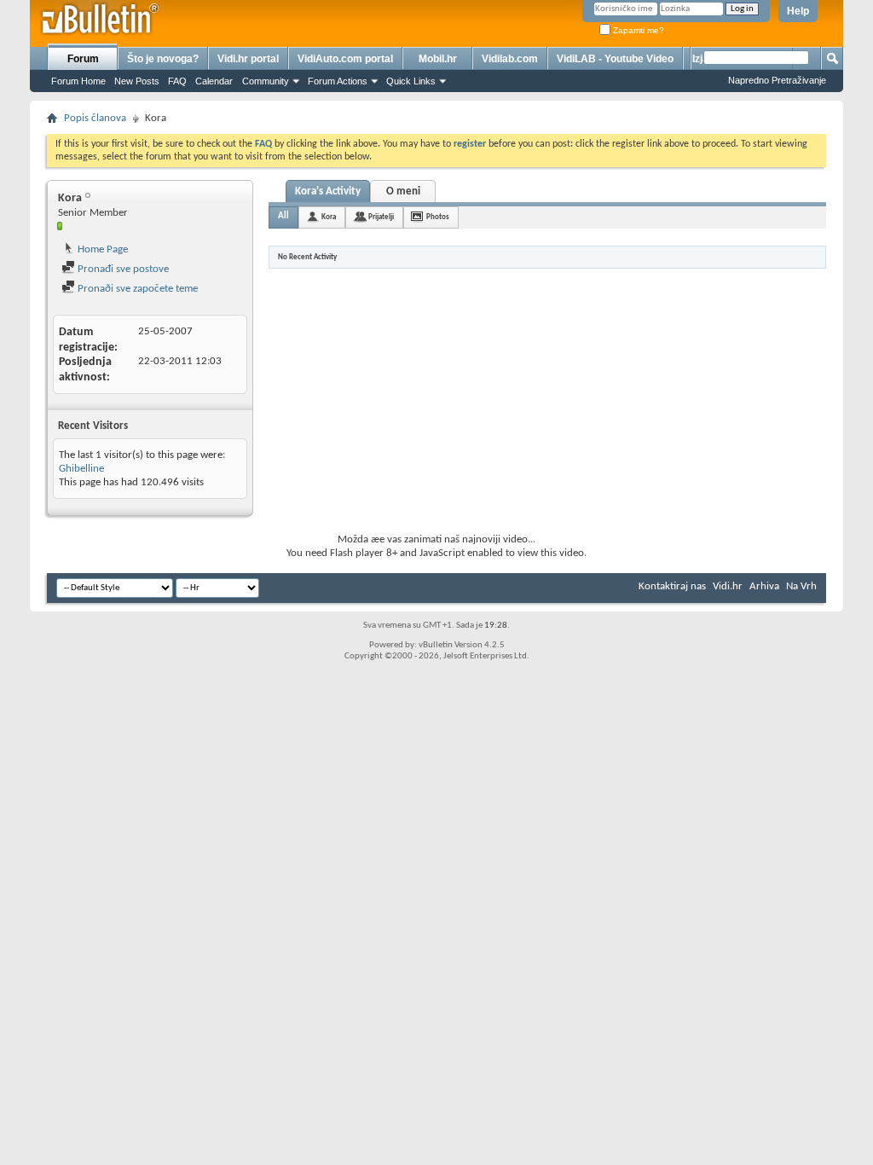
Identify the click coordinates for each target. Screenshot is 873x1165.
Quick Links (411, 81)
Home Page (101, 249)
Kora (328, 217)
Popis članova (95, 118)
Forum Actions (337, 81)
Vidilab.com (510, 59)
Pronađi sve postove (122, 269)
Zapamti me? (637, 30)
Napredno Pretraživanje (777, 80)
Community (265, 81)
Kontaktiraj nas (672, 586)
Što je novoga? (163, 59)
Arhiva (764, 586)
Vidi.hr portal (248, 59)
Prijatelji (381, 217)
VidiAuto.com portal (345, 59)
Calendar (214, 81)
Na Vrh (801, 586)
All (283, 216)
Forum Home (78, 81)
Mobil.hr (438, 59)
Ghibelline (81, 468)
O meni (403, 191)
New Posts (136, 81)
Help (798, 11)
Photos (437, 217)
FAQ (177, 81)
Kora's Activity (328, 191)
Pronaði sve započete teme (136, 288)
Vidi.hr (728, 586)
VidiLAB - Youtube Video (615, 59)
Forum (83, 59)
